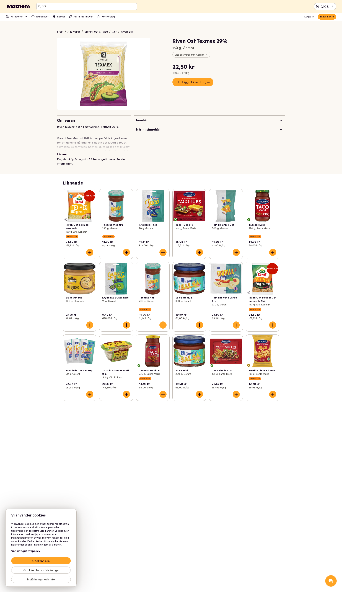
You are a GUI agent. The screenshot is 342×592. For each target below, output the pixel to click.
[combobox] (88, 6)
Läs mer (62, 154)
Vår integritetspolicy (25, 551)
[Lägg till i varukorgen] (89, 252)
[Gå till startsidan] (18, 6)
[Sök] (40, 6)
